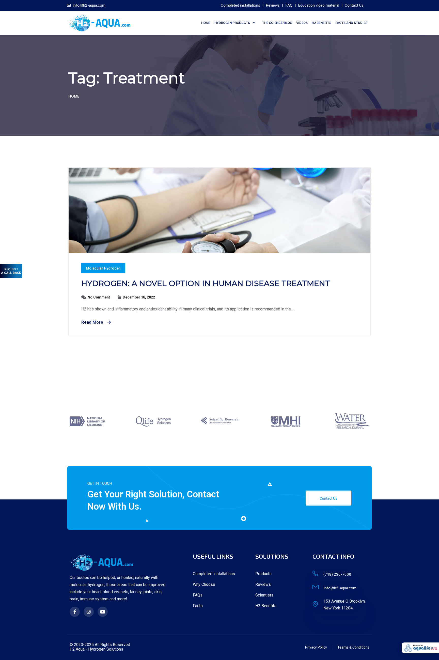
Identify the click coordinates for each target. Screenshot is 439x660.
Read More (92, 322)
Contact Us (354, 5)
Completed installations (240, 5)
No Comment (99, 297)
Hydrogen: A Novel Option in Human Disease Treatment (205, 283)
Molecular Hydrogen (103, 268)
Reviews (273, 5)
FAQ (288, 5)
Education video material (318, 5)
